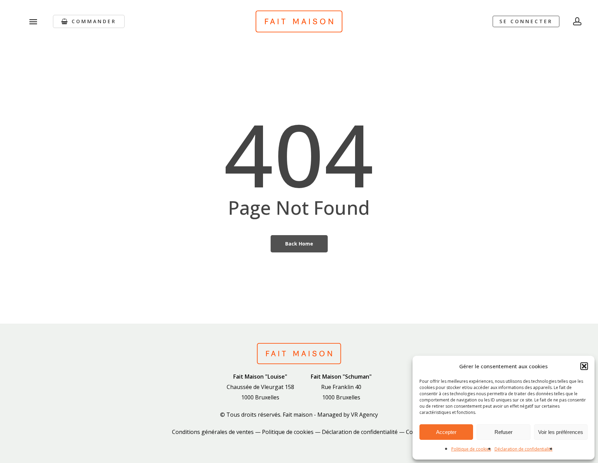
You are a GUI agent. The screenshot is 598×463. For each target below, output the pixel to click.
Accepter (446, 432)
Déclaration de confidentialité (524, 449)
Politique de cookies (471, 449)
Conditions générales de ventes (213, 432)
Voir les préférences (560, 432)
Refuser (504, 432)
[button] (584, 366)
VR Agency (364, 414)
